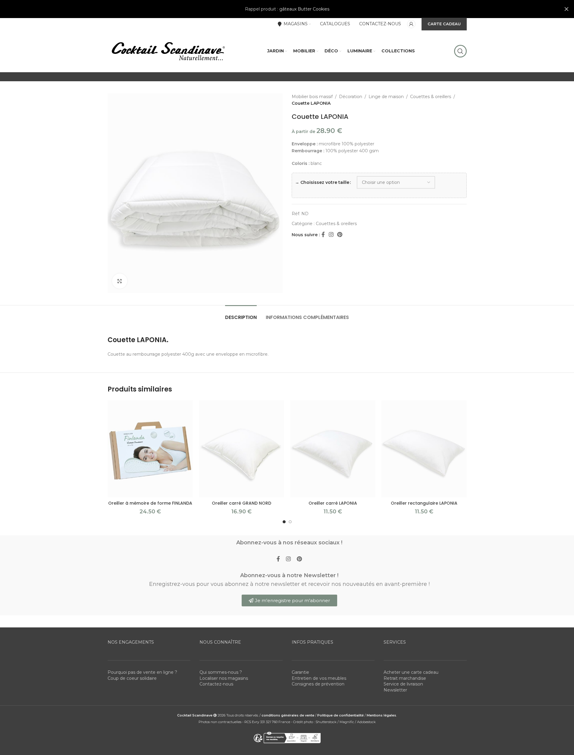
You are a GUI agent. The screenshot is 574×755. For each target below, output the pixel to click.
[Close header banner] (566, 9)
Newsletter (395, 690)
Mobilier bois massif (312, 96)
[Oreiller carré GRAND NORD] (241, 448)
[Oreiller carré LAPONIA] (332, 448)
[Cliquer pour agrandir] (119, 281)
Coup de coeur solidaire (132, 678)
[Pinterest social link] (339, 235)
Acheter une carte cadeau (411, 672)
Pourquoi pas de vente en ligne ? (142, 672)
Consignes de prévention (318, 684)
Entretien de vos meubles (319, 678)
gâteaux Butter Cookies (304, 9)
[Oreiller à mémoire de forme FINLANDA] (150, 448)
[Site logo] (168, 51)
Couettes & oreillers (430, 96)
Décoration (350, 96)
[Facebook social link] (323, 235)
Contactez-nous (216, 684)
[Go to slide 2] (290, 521)
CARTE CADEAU (444, 23)
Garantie (300, 672)
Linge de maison (386, 96)
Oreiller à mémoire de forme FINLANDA (150, 503)
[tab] (241, 314)
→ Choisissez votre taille (322, 182)
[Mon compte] (411, 24)
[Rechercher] (460, 51)
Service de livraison (403, 684)
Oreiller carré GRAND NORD (241, 503)
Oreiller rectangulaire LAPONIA (424, 503)
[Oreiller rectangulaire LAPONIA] (424, 448)
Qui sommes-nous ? (220, 672)
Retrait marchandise (405, 678)
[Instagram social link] (331, 235)
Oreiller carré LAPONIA (333, 503)
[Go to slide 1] (284, 521)
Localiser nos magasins (223, 678)
